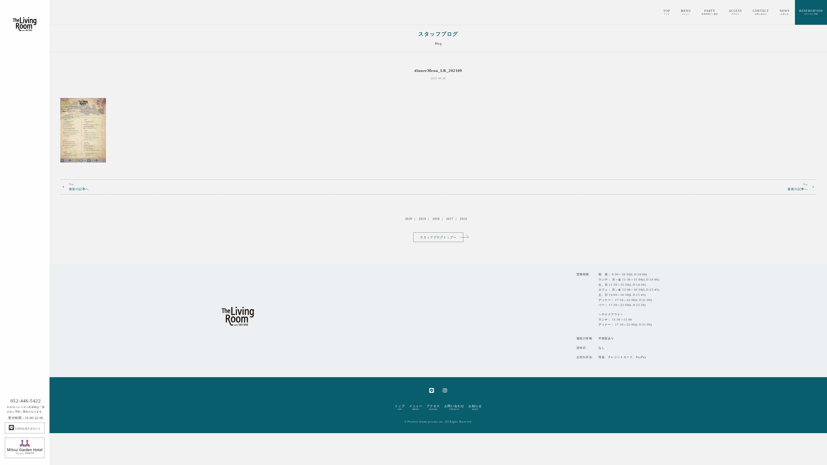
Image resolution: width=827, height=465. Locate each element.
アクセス (433, 407)
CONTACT (761, 12)
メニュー (415, 407)
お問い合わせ (454, 407)
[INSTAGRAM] (445, 390)
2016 (463, 218)
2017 (450, 218)
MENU (686, 12)
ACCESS (735, 12)
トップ (400, 407)
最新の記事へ (79, 187)
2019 (422, 218)
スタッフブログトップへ (438, 237)
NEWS (785, 12)
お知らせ (475, 407)
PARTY (710, 12)
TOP (666, 12)
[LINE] (431, 390)
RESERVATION (811, 12)
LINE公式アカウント (27, 428)
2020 (408, 218)
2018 (436, 218)
